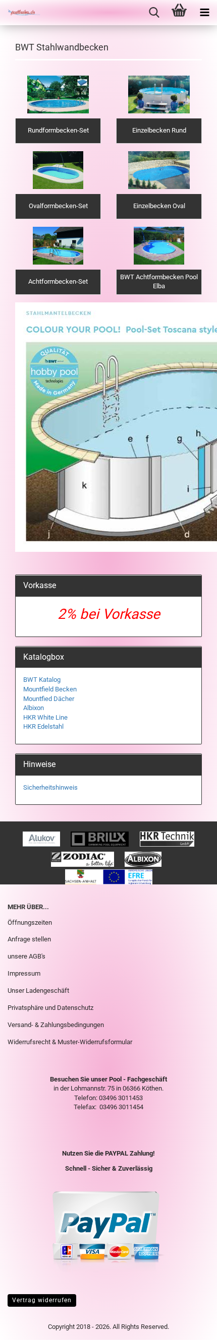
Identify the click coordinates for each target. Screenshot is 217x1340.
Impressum (24, 973)
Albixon (33, 708)
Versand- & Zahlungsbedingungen (56, 1025)
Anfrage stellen (29, 939)
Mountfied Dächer (48, 699)
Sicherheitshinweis (50, 787)
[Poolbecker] (20, 12)
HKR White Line (45, 717)
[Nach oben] (189, 1324)
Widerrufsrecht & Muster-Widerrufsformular (70, 1042)
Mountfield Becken (50, 689)
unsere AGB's (26, 956)
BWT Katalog (42, 679)
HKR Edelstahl (43, 726)
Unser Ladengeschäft (38, 990)
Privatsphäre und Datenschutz (50, 1007)
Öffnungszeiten (30, 922)
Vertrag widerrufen (42, 1300)
